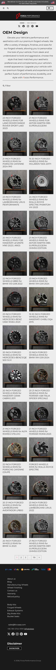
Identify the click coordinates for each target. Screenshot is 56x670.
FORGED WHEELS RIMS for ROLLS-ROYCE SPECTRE (41, 467)
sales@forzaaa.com (17, 625)
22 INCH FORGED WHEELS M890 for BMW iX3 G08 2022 (12, 281)
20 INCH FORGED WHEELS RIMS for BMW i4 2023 (12, 543)
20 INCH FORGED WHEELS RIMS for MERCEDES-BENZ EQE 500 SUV (15, 356)
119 (34, 557)
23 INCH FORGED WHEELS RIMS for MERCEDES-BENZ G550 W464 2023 (12, 318)
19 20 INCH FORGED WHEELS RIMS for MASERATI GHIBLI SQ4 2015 (41, 318)
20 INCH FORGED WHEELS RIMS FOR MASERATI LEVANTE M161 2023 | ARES (13, 242)
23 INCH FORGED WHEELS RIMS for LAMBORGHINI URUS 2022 (40, 506)
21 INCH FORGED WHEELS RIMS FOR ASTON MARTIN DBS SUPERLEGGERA (39, 122)
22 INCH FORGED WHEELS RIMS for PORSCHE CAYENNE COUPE (13, 468)
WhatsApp (29, 629)
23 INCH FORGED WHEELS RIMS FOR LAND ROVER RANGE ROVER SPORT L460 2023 (14, 123)
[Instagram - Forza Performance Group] (28, 26)
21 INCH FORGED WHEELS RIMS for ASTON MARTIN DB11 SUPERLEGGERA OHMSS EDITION (40, 546)
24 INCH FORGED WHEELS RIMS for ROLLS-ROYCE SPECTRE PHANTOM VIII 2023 (39, 202)
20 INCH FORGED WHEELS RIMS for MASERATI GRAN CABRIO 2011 (12, 394)
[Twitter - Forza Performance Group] (19, 26)
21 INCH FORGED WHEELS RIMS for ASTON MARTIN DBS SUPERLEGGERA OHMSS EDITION (39, 243)
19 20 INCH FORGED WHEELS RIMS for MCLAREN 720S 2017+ (40, 161)
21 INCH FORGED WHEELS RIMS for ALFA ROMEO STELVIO (15, 431)
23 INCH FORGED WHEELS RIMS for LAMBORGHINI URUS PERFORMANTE (14, 201)
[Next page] (39, 557)
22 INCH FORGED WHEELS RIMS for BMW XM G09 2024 (39, 355)
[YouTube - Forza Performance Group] (37, 26)
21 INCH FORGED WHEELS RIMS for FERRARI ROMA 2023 (40, 431)
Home (22, 23)
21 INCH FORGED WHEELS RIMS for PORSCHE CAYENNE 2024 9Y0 (13, 162)
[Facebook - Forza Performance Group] (23, 26)
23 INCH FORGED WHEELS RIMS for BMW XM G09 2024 (39, 281)
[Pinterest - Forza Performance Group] (32, 26)
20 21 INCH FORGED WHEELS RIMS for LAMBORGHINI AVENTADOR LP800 (13, 506)
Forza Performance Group (30, 661)
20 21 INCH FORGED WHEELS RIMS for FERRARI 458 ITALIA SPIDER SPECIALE (39, 394)
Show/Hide (14, 648)
